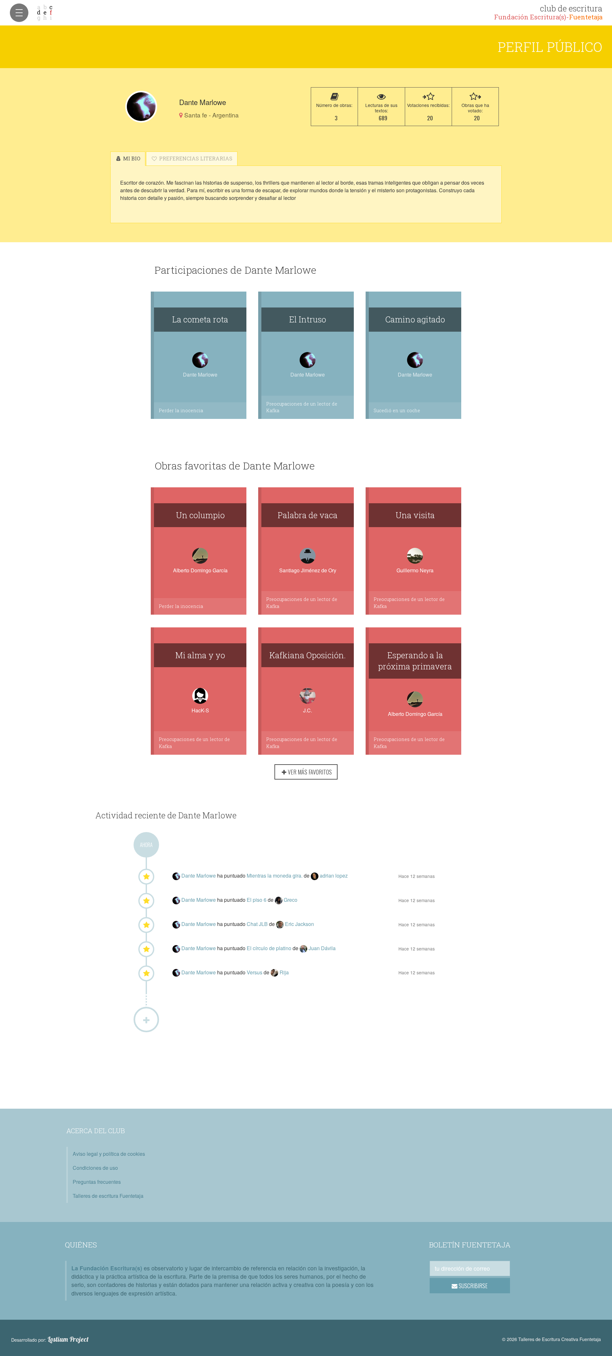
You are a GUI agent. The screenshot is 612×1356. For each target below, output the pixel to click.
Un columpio (200, 515)
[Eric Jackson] (280, 924)
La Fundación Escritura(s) (106, 1268)
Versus (255, 972)
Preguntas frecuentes (97, 1181)
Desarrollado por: (50, 1339)
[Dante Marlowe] (141, 107)
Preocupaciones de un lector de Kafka (301, 407)
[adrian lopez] (315, 875)
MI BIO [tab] (131, 158)
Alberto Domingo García (200, 570)
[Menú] (19, 12)
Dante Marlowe (199, 875)
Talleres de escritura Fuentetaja (108, 1195)
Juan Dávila (322, 948)
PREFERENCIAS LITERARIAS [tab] (195, 158)
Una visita (415, 515)
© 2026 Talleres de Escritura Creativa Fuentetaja (551, 1339)
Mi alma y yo (200, 655)
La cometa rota (200, 319)
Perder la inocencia (181, 410)
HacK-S (200, 710)
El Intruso (307, 319)
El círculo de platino (270, 948)
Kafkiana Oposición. (307, 655)
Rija (284, 972)
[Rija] (275, 972)
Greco (290, 899)
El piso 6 (257, 899)
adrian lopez (334, 875)
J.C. (307, 710)
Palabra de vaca (308, 515)
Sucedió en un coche (397, 410)
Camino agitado (415, 319)
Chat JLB (258, 924)
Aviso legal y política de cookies (109, 1153)
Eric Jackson (299, 924)
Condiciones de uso (95, 1167)
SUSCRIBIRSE (472, 1286)
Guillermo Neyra (415, 570)
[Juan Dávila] (304, 948)
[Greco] (279, 899)
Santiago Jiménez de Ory (307, 570)
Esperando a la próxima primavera (415, 661)
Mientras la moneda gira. (275, 875)
